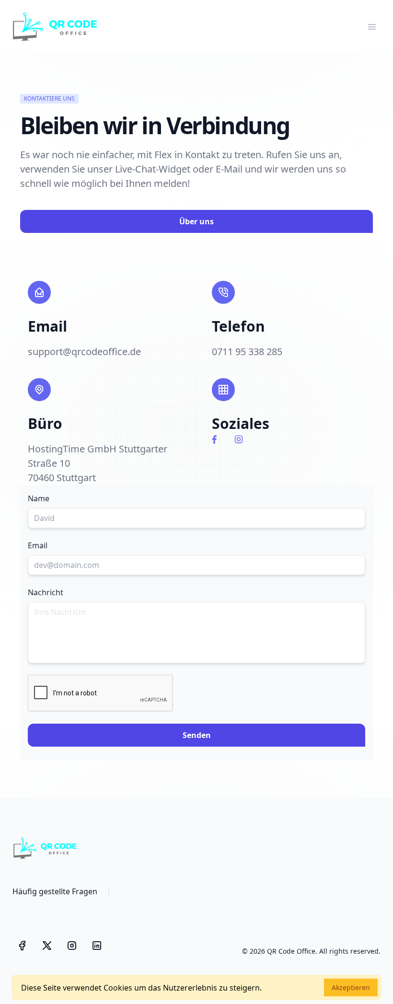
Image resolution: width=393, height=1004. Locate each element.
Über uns (196, 221)
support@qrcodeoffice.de (84, 351)
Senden (197, 735)
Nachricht (45, 592)
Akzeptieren (351, 987)
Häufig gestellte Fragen (54, 891)
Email (37, 545)
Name (38, 498)
